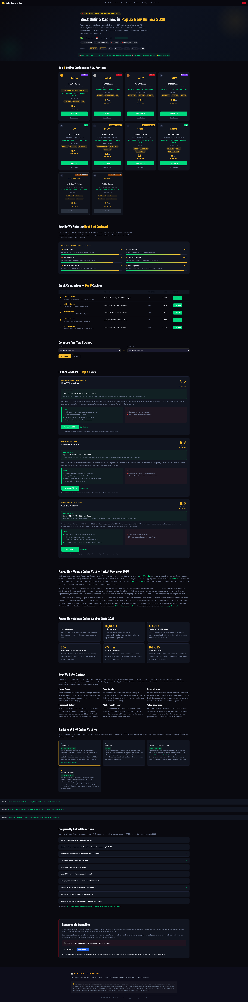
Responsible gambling (114, 906)
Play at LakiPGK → (70, 488)
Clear (76, 356)
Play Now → (74, 114)
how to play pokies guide (169, 606)
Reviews (137, 3)
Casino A (62, 347)
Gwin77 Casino (140, 84)
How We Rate (119, 3)
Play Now (178, 298)
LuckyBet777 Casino (74, 184)
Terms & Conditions (143, 977)
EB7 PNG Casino (74, 134)
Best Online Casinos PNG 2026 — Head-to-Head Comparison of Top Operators (33, 817)
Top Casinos (109, 3)
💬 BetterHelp (82, 949)
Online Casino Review (12, 3)
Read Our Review (74, 211)
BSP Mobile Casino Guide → (70, 762)
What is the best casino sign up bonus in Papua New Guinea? (124, 901)
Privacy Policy (130, 977)
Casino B (130, 347)
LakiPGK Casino (107, 84)
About (100, 977)
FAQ (151, 3)
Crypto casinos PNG (86, 906)
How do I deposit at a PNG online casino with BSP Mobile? (124, 854)
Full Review (84, 427)
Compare (129, 3)
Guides (156, 3)
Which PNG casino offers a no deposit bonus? (124, 874)
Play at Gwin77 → (70, 549)
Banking (144, 3)
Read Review (74, 118)
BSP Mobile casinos (73, 906)
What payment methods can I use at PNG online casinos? (124, 881)
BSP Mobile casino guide (124, 606)
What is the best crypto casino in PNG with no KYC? (124, 888)
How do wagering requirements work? (124, 867)
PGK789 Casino (173, 84)
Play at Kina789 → (70, 427)
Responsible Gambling (117, 977)
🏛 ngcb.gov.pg (69, 949)
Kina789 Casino (74, 84)
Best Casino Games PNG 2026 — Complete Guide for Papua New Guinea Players (34, 802)
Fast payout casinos (100, 906)
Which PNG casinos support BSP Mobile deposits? (124, 894)
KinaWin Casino (174, 134)
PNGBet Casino (107, 184)
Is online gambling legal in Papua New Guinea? (124, 840)
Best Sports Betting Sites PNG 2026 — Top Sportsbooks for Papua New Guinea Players (36, 809)
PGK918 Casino (107, 134)
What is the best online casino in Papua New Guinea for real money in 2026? (124, 847)
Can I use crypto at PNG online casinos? (124, 860)
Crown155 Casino (140, 134)
